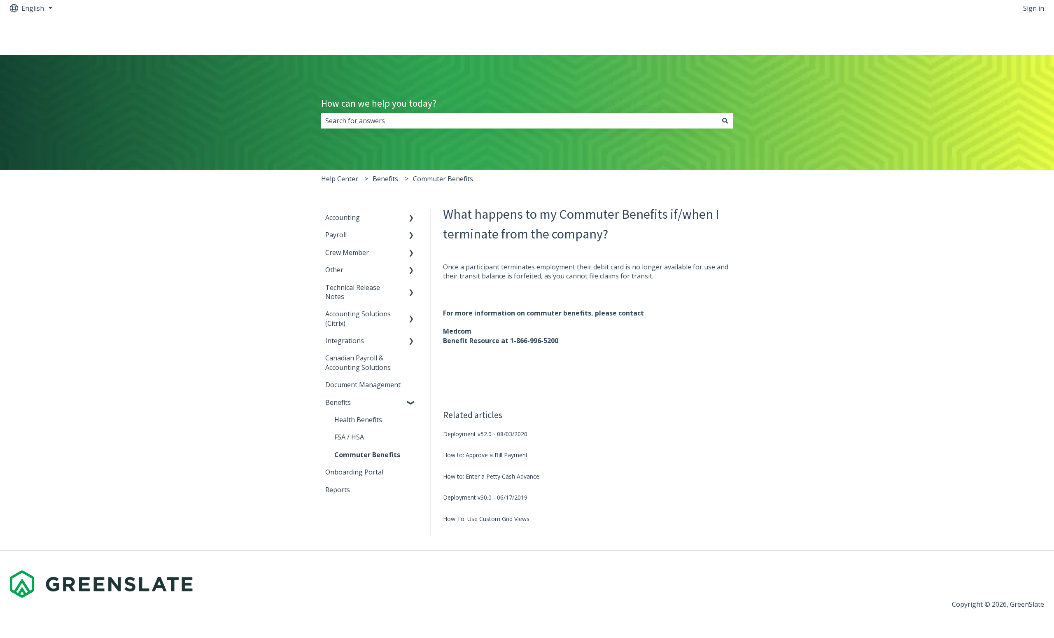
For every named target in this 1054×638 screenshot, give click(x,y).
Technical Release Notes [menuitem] (352, 292)
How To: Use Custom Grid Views (486, 519)
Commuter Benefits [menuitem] (367, 454)
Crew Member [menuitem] (347, 252)
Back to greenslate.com (1000, 35)
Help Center (339, 178)
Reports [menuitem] (337, 489)
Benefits (385, 178)
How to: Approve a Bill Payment (485, 455)
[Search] (725, 121)
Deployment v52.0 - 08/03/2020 (485, 434)
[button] (411, 218)
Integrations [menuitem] (344, 340)
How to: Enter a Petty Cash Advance (491, 476)
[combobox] (519, 121)
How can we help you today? (378, 103)
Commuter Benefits (443, 178)
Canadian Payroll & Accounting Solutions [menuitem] (358, 362)
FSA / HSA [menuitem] (349, 437)
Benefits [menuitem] (338, 402)
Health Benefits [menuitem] (358, 419)
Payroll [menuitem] (336, 234)
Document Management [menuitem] (363, 384)
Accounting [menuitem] (342, 217)
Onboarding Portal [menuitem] (354, 472)
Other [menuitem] (334, 269)
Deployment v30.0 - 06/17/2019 (485, 497)
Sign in (1033, 8)
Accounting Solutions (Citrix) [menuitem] (358, 318)
